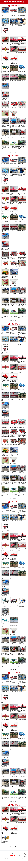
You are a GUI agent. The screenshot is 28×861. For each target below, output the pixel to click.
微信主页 (14, 853)
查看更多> (14, 152)
